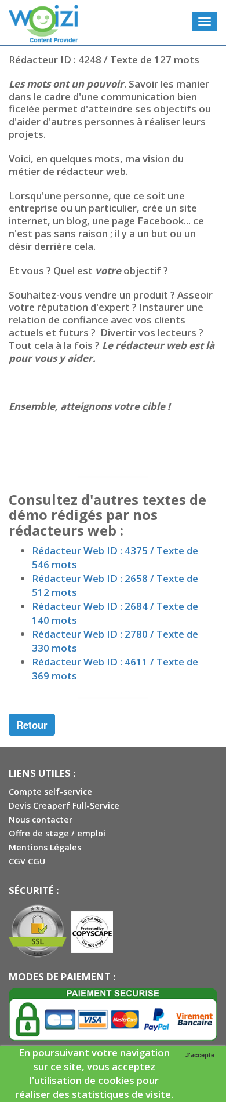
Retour (32, 725)
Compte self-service (50, 791)
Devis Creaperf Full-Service (64, 805)
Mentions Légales (45, 847)
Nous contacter (40, 819)
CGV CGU (27, 861)
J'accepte (199, 1055)
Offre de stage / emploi (57, 833)
